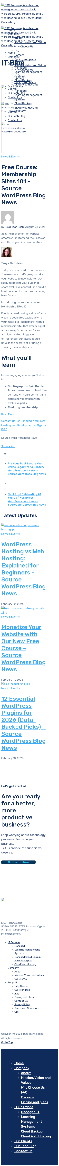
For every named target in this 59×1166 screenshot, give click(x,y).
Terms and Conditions (26, 1008)
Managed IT (21, 946)
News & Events (10, 156)
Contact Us (21, 1000)
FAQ (16, 50)
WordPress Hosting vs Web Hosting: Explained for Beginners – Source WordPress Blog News (23, 569)
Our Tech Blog (22, 989)
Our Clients (20, 978)
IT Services (14, 942)
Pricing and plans (25, 59)
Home (19, 1063)
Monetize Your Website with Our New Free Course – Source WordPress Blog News (23, 648)
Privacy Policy (22, 1004)
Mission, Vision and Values (30, 65)
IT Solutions (23, 1107)
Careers (19, 78)
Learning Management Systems (31, 1121)
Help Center (21, 986)
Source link (8, 446)
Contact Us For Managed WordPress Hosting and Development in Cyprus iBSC (23, 425)
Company (14, 57)
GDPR (17, 1011)
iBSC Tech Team (15, 226)
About (17, 971)
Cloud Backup (32, 1131)
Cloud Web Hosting (26, 84)
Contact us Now (18, 862)
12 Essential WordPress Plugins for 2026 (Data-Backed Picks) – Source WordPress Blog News (23, 723)
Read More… (8, 414)
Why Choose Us (23, 69)
